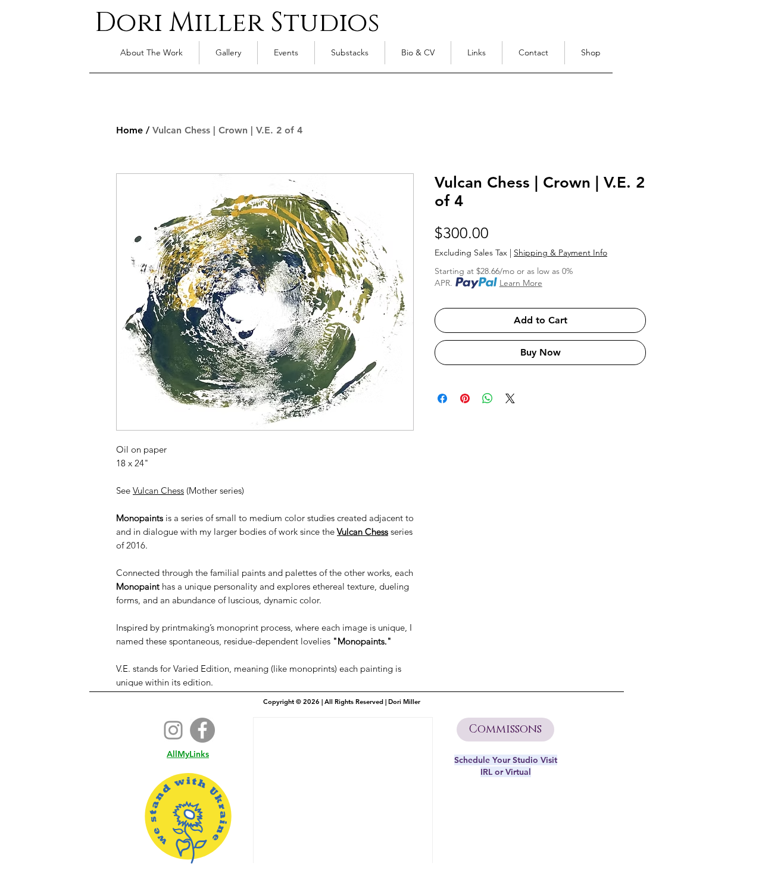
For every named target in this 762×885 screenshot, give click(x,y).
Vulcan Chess (362, 531)
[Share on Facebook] (442, 398)
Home (129, 130)
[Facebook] (202, 730)
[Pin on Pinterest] (465, 398)
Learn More (520, 283)
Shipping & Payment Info (560, 253)
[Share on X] (510, 398)
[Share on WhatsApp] (487, 398)
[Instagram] (173, 730)
